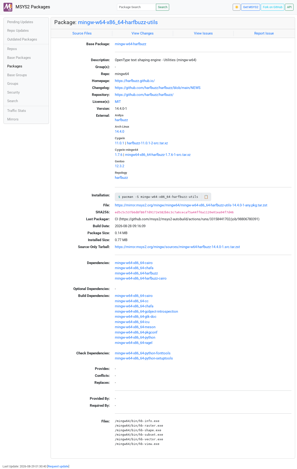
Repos (12, 49)
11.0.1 (119, 143)
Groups (12, 84)
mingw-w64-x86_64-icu (132, 322)
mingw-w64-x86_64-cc (131, 301)
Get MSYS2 (250, 7)
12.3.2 (119, 166)
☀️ (237, 7)
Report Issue (264, 33)
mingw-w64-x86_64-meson (135, 327)
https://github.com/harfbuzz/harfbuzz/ (144, 95)
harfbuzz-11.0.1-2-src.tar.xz (147, 143)
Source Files (82, 33)
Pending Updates (20, 22)
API (289, 7)
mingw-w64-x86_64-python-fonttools (143, 353)
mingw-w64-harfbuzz (130, 44)
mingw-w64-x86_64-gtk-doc (135, 317)
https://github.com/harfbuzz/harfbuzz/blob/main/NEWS (157, 88)
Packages (14, 66)
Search (162, 7)
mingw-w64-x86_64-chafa (134, 268)
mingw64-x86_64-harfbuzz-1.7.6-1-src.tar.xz (157, 155)
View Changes (143, 33)
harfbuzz (121, 120)
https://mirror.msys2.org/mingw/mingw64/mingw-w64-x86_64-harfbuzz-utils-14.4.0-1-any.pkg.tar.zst (191, 205)
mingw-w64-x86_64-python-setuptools (144, 358)
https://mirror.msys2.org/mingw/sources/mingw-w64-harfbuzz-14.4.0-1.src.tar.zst (177, 247)
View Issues (203, 33)
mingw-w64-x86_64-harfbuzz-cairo (141, 278)
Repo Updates (18, 30)
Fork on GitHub (272, 7)
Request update (58, 466)
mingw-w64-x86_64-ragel (133, 343)
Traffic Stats (16, 111)
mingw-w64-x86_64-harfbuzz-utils (118, 22)
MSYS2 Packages (32, 6)
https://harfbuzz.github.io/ (135, 81)
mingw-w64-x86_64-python (135, 337)
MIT (118, 102)
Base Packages (19, 58)
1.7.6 (118, 155)
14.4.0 (119, 131)
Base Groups (17, 75)
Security (13, 92)
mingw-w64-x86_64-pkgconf (136, 332)
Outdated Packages (22, 39)
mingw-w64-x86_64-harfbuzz (136, 273)
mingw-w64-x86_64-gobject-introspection (146, 311)
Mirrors (13, 119)
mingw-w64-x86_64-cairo (134, 263)
